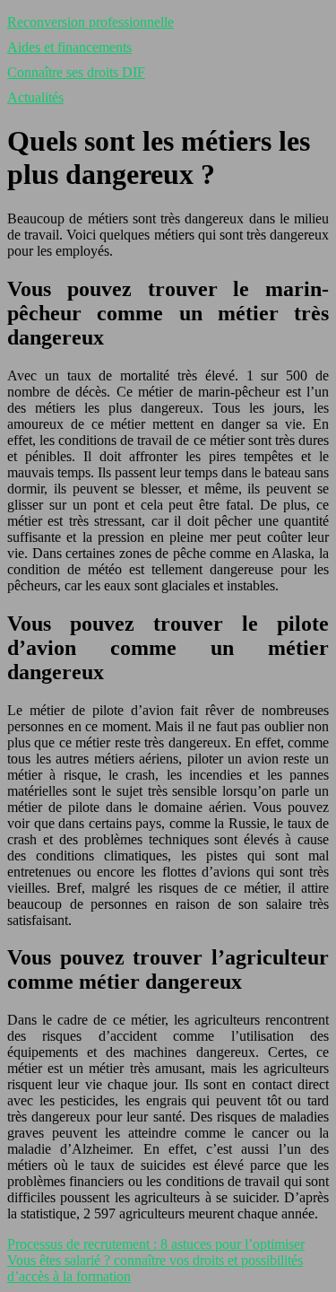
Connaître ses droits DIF (76, 72)
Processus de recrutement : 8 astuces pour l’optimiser (156, 1244)
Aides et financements (69, 47)
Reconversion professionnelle (90, 22)
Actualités (35, 97)
